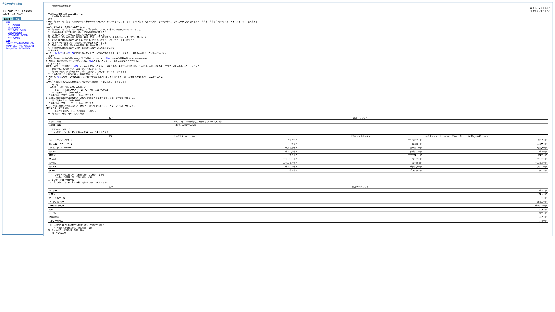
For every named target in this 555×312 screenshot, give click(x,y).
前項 (91, 61)
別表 (108, 58)
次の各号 (74, 66)
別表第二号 (59, 53)
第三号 (71, 53)
